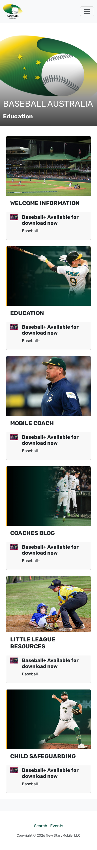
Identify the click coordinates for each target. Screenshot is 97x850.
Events (56, 825)
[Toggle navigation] (87, 11)
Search (40, 825)
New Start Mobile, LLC (63, 835)
